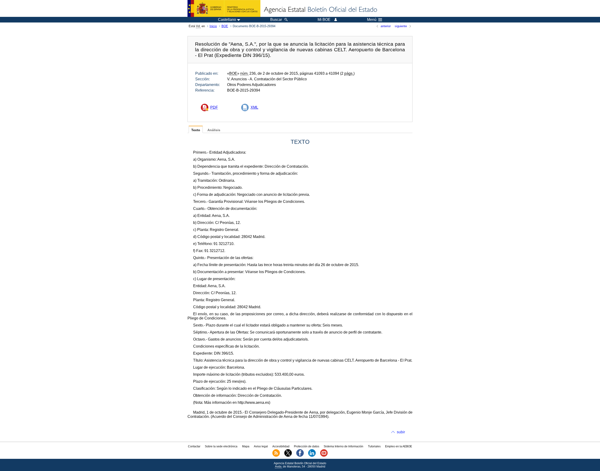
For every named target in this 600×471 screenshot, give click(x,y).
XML (254, 107)
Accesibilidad (280, 446)
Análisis (213, 130)
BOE (224, 26)
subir (401, 432)
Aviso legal (261, 446)
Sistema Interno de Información (343, 446)
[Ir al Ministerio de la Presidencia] (224, 8)
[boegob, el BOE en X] (288, 455)
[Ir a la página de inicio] (320, 10)
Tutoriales (374, 446)
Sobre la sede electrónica (221, 446)
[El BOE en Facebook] (300, 455)
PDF (214, 107)
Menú (371, 20)
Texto (195, 130)
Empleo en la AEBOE (398, 446)
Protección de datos (306, 446)
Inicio (213, 26)
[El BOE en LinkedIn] (312, 455)
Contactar (194, 446)
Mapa (245, 446)
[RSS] (276, 455)
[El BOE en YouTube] (324, 455)
